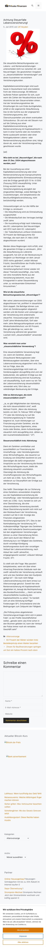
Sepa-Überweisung (13, 888)
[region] (23, 926)
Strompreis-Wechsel (13, 892)
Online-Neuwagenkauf (14, 879)
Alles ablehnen (23, 942)
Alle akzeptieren (23, 930)
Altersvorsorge (12, 636)
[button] (32, 5)
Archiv (7, 853)
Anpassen (23, 936)
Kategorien (9, 834)
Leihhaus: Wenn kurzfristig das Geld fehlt (22, 793)
